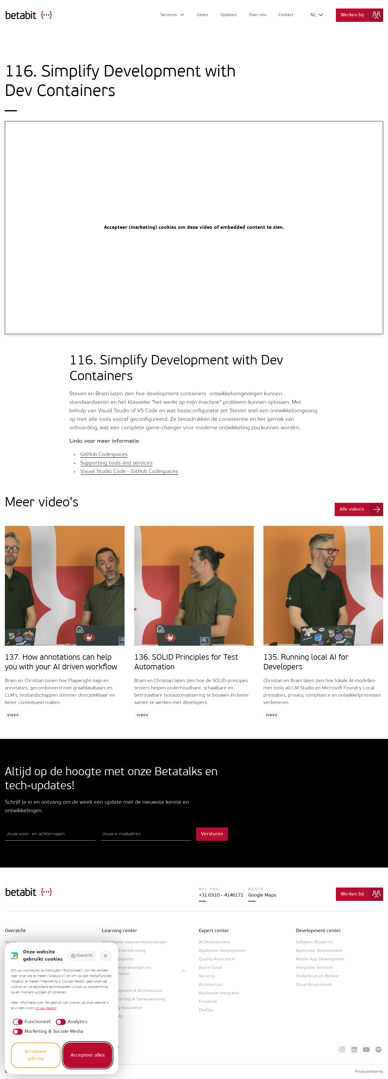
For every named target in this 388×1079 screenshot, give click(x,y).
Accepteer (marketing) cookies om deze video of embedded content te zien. (194, 227)
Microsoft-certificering (124, 951)
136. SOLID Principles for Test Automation (186, 662)
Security (207, 976)
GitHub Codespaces (104, 455)
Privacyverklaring (369, 1072)
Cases (202, 15)
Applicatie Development (222, 951)
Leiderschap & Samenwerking (136, 999)
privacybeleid (45, 1008)
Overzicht (84, 956)
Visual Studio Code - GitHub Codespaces (129, 472)
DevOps (206, 1010)
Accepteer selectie (36, 1055)
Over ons (257, 15)
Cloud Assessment (314, 985)
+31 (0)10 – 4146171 (221, 895)
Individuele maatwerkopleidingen (134, 942)
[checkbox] (30, 1022)
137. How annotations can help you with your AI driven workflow (61, 662)
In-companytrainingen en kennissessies (126, 971)
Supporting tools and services (116, 463)
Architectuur (211, 985)
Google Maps (262, 895)
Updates (228, 15)
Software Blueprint (314, 942)
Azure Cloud (210, 968)
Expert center (214, 930)
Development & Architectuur (134, 991)
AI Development (214, 942)
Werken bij (352, 15)
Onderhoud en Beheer (317, 976)
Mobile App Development (320, 959)
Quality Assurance (124, 1008)
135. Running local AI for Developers (306, 662)
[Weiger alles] (105, 956)
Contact (286, 15)
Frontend (208, 1002)
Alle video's (352, 509)
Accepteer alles (88, 1055)
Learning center (119, 930)
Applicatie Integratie (219, 993)
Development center (318, 930)
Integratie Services (314, 968)
